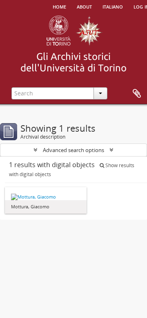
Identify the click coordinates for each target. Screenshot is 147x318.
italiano (112, 6)
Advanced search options (73, 150)
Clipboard (137, 94)
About (84, 6)
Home (59, 6)
